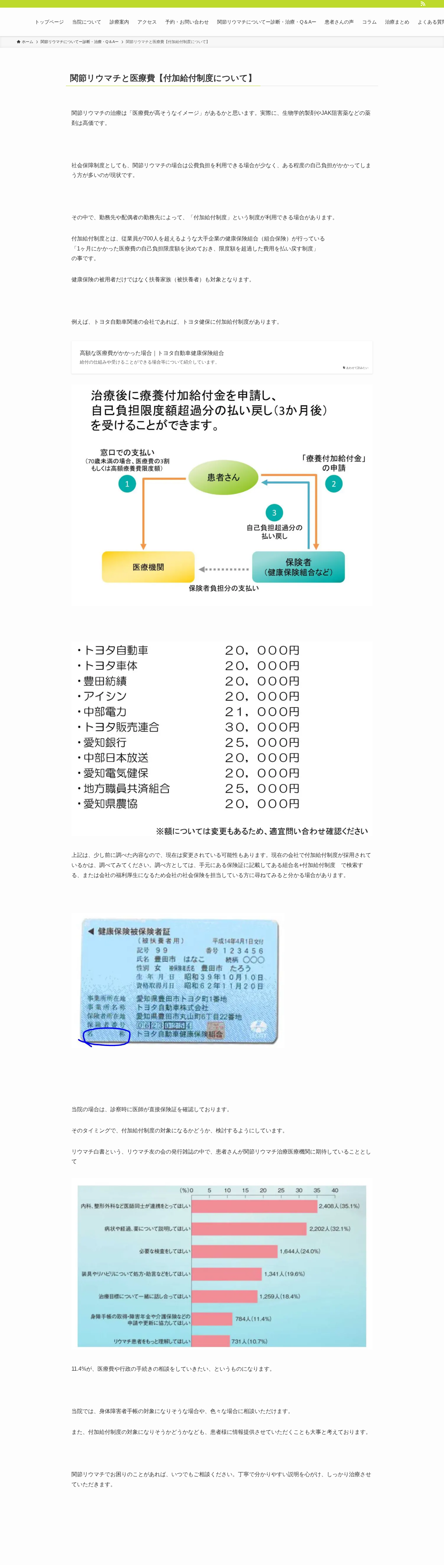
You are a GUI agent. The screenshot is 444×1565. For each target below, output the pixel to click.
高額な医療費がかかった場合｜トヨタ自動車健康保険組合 (152, 353)
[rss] (422, 4)
